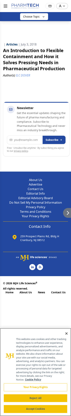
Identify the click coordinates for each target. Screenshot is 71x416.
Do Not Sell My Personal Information (35, 202)
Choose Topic (31, 16)
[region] (35, 372)
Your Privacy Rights (35, 216)
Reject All (35, 398)
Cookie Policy (33, 379)
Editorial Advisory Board (35, 198)
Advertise (35, 184)
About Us (35, 180)
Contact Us (35, 189)
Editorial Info (35, 193)
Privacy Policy (35, 207)
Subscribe (52, 140)
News (41, 292)
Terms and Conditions (35, 212)
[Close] (66, 333)
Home (9, 292)
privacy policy (21, 151)
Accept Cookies (35, 409)
